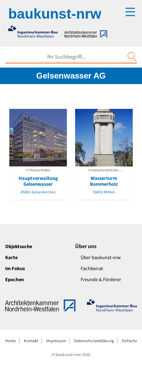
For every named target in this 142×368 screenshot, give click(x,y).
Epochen (14, 279)
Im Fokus (15, 268)
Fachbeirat (92, 268)
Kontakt (31, 341)
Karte (11, 257)
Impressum (56, 341)
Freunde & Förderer (101, 279)
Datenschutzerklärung (93, 341)
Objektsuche (18, 246)
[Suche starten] (132, 57)
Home (10, 341)
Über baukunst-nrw (101, 257)
